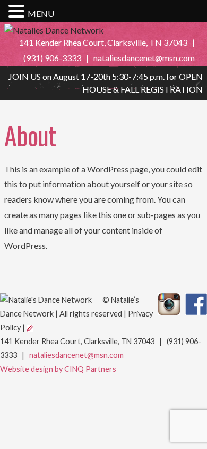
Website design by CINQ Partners (58, 368)
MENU (41, 14)
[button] (18, 12)
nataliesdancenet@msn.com (144, 58)
